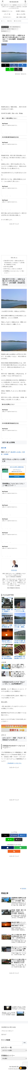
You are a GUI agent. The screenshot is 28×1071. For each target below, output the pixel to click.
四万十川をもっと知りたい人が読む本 (13, 268)
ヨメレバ (19, 469)
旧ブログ (3, 1034)
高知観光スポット (6, 31)
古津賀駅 (6, 454)
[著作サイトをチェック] (7, 847)
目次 (12, 257)
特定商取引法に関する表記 (8, 1027)
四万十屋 (3, 447)
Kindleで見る (16, 476)
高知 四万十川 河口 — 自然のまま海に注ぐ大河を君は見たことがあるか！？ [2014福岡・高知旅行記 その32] (14, 262)
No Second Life (14, 1)
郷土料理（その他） (16, 452)
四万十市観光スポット (13, 29)
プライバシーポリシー (7, 1031)
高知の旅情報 (5, 26)
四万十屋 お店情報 (8, 266)
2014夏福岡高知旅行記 (15, 26)
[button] (18, 69)
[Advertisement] (14, 90)
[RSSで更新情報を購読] (14, 851)
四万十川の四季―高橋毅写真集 (17, 467)
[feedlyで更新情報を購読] (20, 847)
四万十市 (4, 29)
